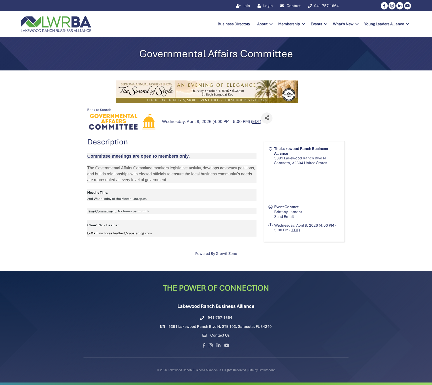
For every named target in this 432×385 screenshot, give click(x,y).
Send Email (284, 216)
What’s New (343, 23)
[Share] (266, 118)
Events (316, 23)
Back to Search (99, 109)
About (262, 23)
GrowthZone (226, 253)
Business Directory (234, 23)
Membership (289, 23)
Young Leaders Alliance (384, 23)
